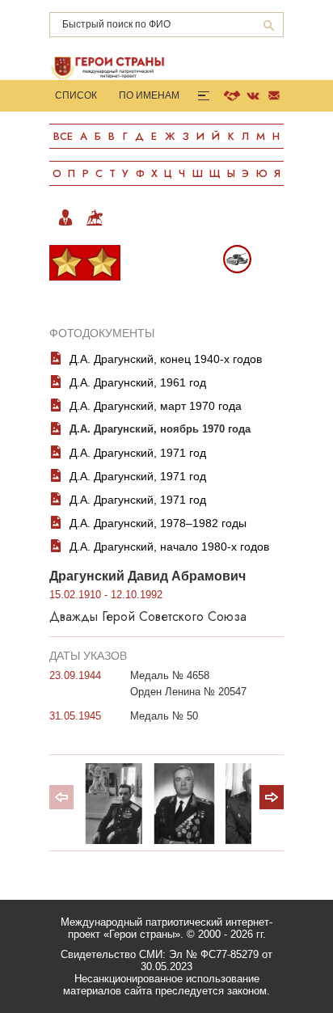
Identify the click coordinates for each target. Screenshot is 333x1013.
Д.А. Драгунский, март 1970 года (156, 405)
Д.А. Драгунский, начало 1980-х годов (169, 546)
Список (76, 95)
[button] (271, 797)
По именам (149, 95)
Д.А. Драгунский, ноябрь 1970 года (160, 429)
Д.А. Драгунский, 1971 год (138, 452)
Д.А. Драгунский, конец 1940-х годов (166, 358)
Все (63, 136)
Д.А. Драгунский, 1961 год (138, 382)
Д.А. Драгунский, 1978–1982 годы (158, 523)
